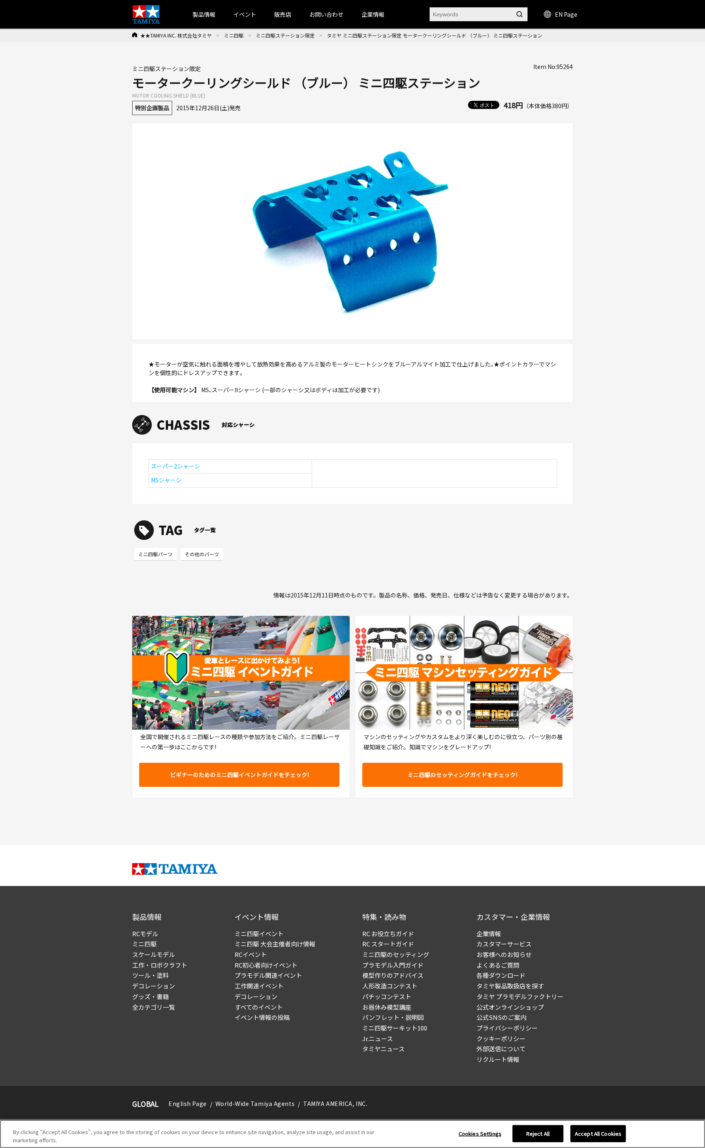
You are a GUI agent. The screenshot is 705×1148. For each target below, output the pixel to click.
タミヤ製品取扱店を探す (510, 985)
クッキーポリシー (501, 1038)
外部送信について (501, 1048)
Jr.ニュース (377, 1038)
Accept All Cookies (598, 1133)
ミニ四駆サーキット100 (394, 1028)
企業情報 (489, 933)
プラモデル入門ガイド (392, 965)
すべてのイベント (259, 1007)
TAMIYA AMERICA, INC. (335, 1103)
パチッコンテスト (386, 996)
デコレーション (153, 985)
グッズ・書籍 (150, 996)
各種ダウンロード (501, 975)
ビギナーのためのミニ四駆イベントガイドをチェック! (239, 775)
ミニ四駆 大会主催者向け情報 (275, 943)
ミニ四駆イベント (259, 933)
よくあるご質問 (498, 965)
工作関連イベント (259, 985)
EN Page (566, 14)
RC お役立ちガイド (388, 933)
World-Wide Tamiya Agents (255, 1103)
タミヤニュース (383, 1048)
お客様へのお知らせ (504, 954)
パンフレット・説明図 (393, 1017)
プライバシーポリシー (507, 1028)
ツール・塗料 (150, 975)
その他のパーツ (202, 554)
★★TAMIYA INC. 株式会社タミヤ (176, 35)
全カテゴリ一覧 (153, 1007)
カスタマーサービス (504, 943)
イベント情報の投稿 (262, 1017)
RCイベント (251, 954)
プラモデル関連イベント (268, 975)
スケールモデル (153, 954)
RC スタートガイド (388, 943)
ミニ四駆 (234, 35)
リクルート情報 (498, 1059)
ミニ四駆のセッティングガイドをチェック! (462, 775)
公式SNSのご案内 (501, 1017)
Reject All (538, 1133)
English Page (187, 1103)
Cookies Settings (480, 1133)
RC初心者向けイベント (266, 965)
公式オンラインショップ (510, 1007)
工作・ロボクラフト (159, 965)
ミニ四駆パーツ (155, 554)
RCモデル (145, 933)
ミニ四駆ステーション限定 (285, 35)
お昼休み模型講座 (386, 1007)
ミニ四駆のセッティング (395, 954)
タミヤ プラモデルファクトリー (520, 996)
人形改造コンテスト (389, 985)
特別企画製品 (152, 108)
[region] (352, 1134)
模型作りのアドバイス (392, 975)
